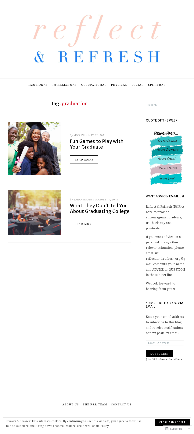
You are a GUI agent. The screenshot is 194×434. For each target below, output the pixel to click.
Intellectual (64, 84)
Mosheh (79, 135)
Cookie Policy (100, 426)
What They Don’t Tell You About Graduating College (100, 208)
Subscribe (159, 353)
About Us (70, 404)
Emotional (38, 84)
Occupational (93, 84)
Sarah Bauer (83, 199)
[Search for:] (166, 105)
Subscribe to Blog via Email (164, 304)
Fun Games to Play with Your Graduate (97, 144)
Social (137, 84)
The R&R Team (95, 404)
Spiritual (157, 84)
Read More (84, 159)
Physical (119, 84)
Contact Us (121, 404)
